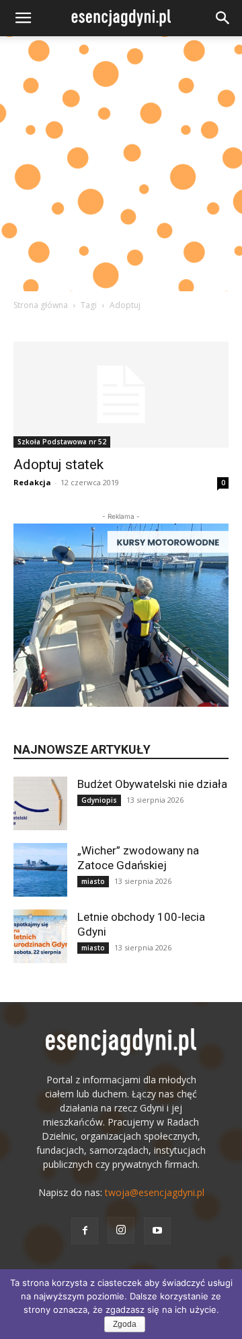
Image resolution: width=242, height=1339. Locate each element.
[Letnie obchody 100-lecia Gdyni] (40, 936)
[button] (22, 18)
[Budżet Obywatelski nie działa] (40, 803)
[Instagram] (121, 1230)
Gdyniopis (99, 800)
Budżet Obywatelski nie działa (152, 784)
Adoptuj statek (58, 464)
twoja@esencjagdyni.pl (154, 1192)
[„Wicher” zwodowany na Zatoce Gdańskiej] (40, 870)
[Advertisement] (121, 164)
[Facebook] (84, 1231)
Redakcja (32, 482)
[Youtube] (157, 1231)
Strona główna (40, 305)
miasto (93, 881)
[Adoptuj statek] (121, 395)
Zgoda (124, 1324)
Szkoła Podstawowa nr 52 (61, 441)
